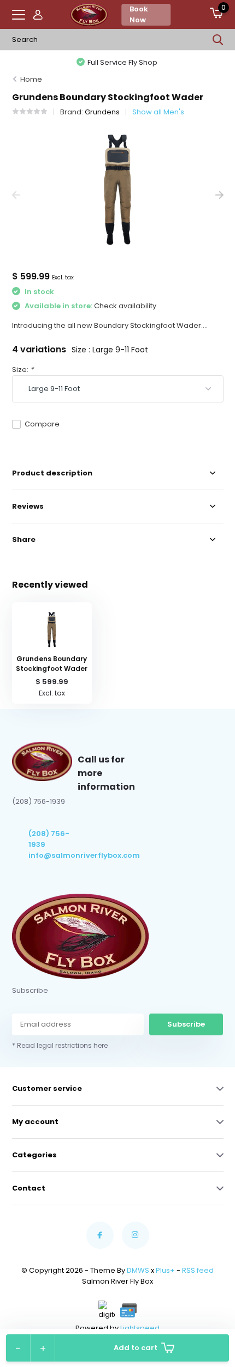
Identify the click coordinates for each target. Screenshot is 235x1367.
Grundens (102, 112)
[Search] (218, 39)
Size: (22, 369)
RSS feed (198, 1270)
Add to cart (135, 1347)
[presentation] (16, 195)
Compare (42, 424)
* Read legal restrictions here (60, 1045)
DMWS (138, 1270)
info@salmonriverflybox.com (53, 855)
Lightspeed (140, 1328)
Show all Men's (158, 112)
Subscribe (186, 1024)
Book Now (139, 14)
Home (31, 79)
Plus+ (165, 1270)
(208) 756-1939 (48, 839)
